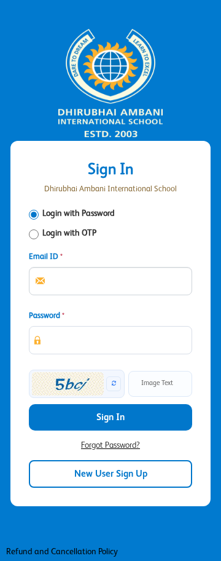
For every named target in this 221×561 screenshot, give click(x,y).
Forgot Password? (110, 445)
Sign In (110, 417)
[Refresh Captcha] (113, 383)
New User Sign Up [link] (110, 474)
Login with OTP (69, 233)
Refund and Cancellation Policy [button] (62, 551)
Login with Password (78, 213)
